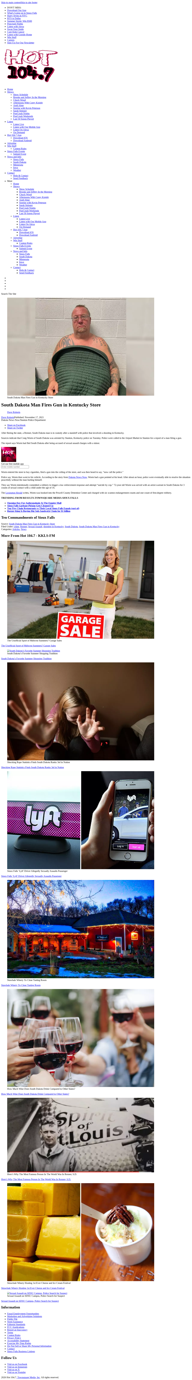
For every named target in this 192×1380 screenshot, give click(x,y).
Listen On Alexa (21, 129)
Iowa (15, 167)
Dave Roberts (7, 417)
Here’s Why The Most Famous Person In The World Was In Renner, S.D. (36, 1179)
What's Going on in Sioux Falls (22, 13)
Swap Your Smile (15, 29)
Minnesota (18, 165)
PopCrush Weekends (23, 116)
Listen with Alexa (15, 26)
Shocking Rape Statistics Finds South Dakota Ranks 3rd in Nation (32, 767)
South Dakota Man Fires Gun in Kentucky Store (32, 524)
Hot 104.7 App (14, 135)
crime (16, 526)
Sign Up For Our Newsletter (20, 42)
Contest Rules (19, 148)
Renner (23, 526)
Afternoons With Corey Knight (28, 102)
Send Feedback (20, 178)
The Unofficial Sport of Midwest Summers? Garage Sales (28, 645)
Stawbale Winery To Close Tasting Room (20, 985)
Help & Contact (20, 175)
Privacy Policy (14, 1338)
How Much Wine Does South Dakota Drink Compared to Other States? (35, 1094)
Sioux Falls (18, 159)
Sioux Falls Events (16, 151)
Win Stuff (11, 37)
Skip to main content (11, 2)
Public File (12, 1319)
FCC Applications (15, 1327)
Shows (10, 92)
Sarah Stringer (20, 111)
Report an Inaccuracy (17, 1330)
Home (10, 89)
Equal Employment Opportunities (23, 1313)
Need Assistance (15, 1321)
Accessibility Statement (18, 1340)
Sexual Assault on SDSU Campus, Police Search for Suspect (30, 1301)
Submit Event (19, 154)
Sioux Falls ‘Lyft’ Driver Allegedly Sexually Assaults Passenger (31, 876)
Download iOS (20, 138)
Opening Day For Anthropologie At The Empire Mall (34, 503)
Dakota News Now (78, 477)
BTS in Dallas (14, 18)
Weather (17, 170)
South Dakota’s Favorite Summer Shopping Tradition (26, 658)
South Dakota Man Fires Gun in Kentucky (99, 526)
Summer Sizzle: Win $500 (19, 21)
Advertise (11, 143)
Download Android (22, 140)
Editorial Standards (16, 1324)
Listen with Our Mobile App (26, 127)
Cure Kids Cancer (15, 32)
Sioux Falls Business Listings (21, 1351)
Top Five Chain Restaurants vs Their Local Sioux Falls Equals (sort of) (43, 508)
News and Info (14, 156)
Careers (10, 40)
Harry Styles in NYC (17, 15)
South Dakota (19, 162)
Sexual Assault (35, 526)
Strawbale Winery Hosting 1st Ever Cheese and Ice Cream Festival (32, 1288)
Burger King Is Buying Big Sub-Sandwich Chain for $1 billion (38, 511)
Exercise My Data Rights (19, 1343)
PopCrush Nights (21, 113)
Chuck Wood (19, 100)
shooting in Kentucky (53, 526)
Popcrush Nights (15, 24)
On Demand (19, 132)
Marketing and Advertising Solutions (24, 1316)
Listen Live (18, 124)
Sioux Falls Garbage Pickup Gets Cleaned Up (30, 505)
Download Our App (16, 10)
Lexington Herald (14, 493)
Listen (10, 121)
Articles (16, 529)
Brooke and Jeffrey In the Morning (29, 97)
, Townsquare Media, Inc (28, 1377)
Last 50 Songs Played (23, 119)
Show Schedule (20, 94)
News (23, 529)
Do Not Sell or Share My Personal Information (29, 1346)
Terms (10, 1332)
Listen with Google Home (19, 34)
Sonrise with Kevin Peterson (26, 108)
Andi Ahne (18, 105)
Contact (11, 173)
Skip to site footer (29, 2)
